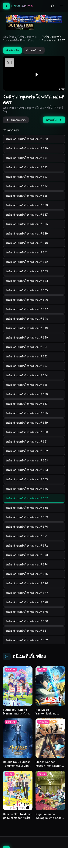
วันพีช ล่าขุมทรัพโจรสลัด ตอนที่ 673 (26, 555)
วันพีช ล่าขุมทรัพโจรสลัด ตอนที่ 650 (26, 337)
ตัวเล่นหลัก (12, 50)
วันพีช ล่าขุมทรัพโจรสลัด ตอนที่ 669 (26, 517)
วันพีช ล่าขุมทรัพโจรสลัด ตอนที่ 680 (26, 621)
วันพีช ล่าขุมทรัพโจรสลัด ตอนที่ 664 (26, 469)
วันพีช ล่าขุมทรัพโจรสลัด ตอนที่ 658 (26, 413)
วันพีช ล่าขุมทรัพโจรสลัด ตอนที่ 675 (26, 573)
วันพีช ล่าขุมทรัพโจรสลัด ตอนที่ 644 (26, 280)
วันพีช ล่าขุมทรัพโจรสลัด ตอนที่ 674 (26, 564)
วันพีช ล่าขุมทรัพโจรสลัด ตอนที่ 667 (26, 498)
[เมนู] (61, 6)
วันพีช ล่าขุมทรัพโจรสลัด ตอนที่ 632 (26, 167)
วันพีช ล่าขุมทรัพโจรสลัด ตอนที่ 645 (26, 290)
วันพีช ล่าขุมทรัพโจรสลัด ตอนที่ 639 (26, 233)
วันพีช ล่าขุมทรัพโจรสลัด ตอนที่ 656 (26, 394)
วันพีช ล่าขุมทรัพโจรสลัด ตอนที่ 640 (26, 243)
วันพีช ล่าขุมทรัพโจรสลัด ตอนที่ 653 (26, 365)
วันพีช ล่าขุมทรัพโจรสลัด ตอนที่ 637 (26, 214)
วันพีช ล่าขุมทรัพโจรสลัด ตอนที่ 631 (26, 157)
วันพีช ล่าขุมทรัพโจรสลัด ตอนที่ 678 (26, 602)
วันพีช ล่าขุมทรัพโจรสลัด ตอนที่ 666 (26, 488)
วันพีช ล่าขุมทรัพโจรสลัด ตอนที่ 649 (26, 328)
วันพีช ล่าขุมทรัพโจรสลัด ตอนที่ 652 (26, 356)
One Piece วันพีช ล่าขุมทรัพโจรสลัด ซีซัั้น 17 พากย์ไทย (19, 38)
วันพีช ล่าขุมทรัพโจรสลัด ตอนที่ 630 (26, 148)
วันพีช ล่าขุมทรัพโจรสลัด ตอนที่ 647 (26, 309)
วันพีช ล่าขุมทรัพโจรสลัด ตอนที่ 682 (26, 640)
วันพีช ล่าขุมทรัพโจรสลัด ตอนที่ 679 (26, 611)
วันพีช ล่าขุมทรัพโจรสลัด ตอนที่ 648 (26, 318)
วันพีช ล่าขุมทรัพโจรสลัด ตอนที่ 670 (26, 526)
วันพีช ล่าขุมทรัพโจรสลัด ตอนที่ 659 (26, 422)
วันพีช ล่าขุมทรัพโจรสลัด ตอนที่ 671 (26, 536)
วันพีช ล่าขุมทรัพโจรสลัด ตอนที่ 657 (26, 403)
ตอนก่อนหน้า (18, 119)
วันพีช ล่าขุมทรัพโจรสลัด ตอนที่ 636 (26, 205)
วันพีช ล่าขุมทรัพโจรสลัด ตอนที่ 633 (26, 176)
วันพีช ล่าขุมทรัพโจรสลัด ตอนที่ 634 (26, 186)
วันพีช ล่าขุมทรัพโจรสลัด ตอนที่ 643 (26, 271)
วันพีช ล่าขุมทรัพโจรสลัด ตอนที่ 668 (26, 507)
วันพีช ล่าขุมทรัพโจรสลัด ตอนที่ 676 (26, 583)
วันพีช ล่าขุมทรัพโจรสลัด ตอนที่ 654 (26, 375)
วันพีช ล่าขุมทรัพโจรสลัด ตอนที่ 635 (26, 195)
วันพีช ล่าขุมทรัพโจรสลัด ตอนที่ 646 (26, 299)
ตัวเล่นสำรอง (34, 50)
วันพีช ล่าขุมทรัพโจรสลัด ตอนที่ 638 (26, 224)
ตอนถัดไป (51, 119)
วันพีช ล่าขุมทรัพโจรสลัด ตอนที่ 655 (26, 384)
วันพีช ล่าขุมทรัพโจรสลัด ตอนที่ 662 (26, 451)
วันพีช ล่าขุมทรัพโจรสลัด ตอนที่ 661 (26, 441)
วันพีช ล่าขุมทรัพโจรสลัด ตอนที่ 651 (26, 347)
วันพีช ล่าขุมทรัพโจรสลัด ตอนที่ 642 (26, 261)
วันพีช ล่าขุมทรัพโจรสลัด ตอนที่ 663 (26, 460)
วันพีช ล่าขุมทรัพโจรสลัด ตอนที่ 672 (26, 545)
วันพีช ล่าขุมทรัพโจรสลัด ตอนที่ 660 (26, 432)
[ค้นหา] (52, 6)
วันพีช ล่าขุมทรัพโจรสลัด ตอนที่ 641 (26, 252)
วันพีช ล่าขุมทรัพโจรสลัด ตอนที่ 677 (26, 592)
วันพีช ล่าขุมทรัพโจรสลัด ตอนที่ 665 (26, 479)
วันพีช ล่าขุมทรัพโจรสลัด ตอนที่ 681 (26, 630)
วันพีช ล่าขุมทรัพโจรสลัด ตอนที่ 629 (26, 139)
